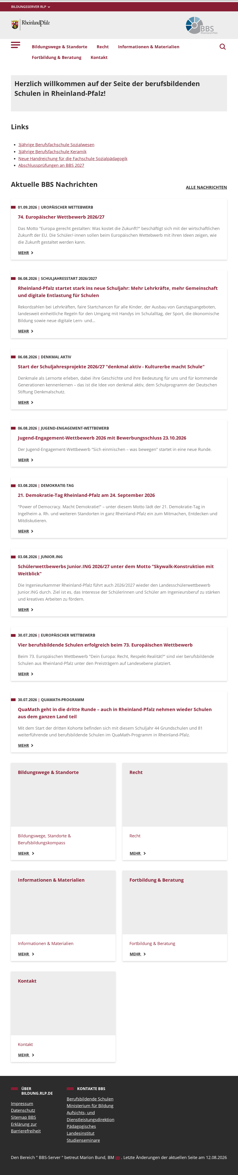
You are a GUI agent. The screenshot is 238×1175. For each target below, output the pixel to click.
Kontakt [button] (99, 57)
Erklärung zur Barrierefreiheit (26, 1127)
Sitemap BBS (23, 1117)
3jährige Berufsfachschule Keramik (52, 151)
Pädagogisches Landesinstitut (81, 1129)
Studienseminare (83, 1140)
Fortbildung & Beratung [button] (56, 57)
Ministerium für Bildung (90, 1105)
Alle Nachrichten (206, 187)
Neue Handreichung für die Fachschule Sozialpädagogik (72, 158)
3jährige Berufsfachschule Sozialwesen (56, 144)
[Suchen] (222, 47)
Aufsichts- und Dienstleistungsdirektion (90, 1116)
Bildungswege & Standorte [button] (59, 46)
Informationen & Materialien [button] (148, 46)
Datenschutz (23, 1110)
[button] (15, 44)
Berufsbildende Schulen (90, 1099)
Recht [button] (103, 46)
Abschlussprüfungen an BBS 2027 (51, 165)
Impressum (22, 1103)
